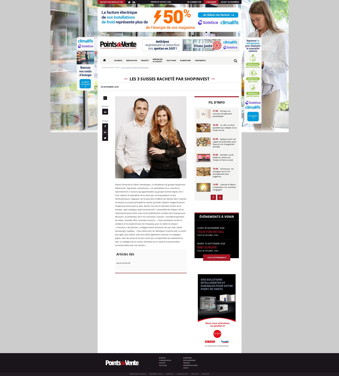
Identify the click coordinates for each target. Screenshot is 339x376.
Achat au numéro (230, 2)
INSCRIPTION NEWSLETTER (111, 2)
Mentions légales (138, 374)
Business (118, 60)
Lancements (200, 60)
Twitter (194, 374)
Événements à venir (190, 365)
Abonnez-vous (155, 374)
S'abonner (211, 2)
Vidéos (185, 368)
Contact (170, 374)
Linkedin (205, 374)
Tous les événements (216, 257)
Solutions (171, 60)
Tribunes (186, 363)
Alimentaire (185, 60)
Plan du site (182, 374)
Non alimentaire (189, 360)
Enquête (145, 60)
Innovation (131, 60)
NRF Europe (207, 247)
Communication (165, 360)
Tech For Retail (210, 231)
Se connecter (194, 2)
